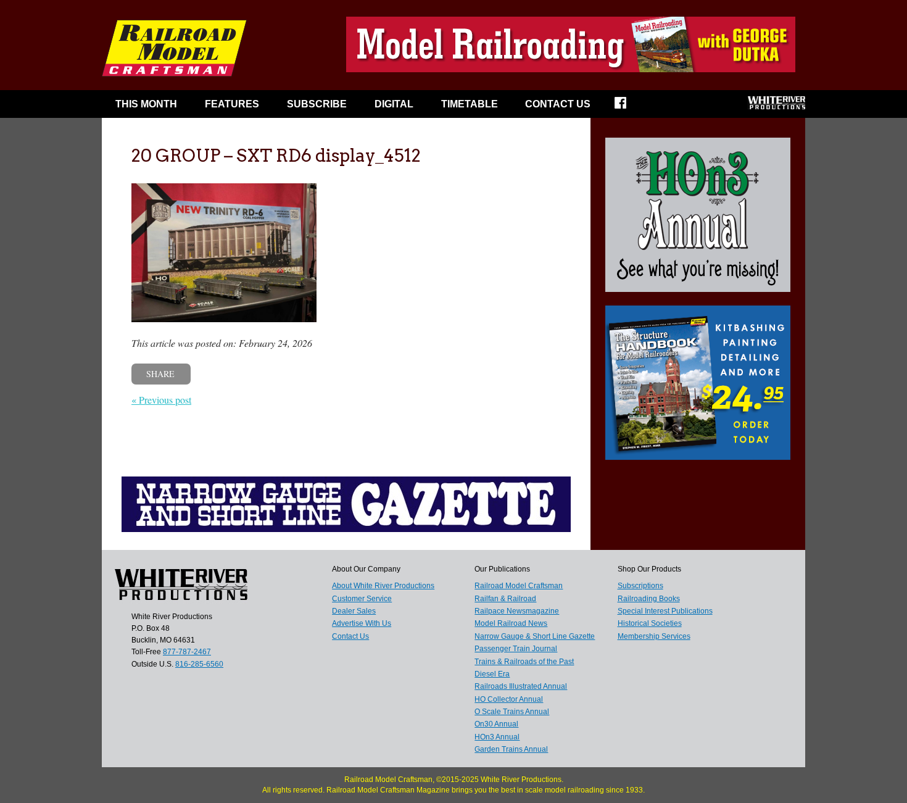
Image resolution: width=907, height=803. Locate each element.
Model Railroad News (510, 623)
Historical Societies (650, 623)
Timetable (469, 104)
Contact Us (557, 104)
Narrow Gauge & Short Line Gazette (534, 636)
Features (232, 104)
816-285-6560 (199, 664)
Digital (394, 104)
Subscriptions (640, 585)
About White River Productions (383, 585)
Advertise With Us (361, 623)
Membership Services (654, 636)
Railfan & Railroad (505, 598)
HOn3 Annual (497, 737)
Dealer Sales (354, 611)
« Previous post (161, 399)
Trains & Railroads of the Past (524, 661)
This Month (146, 104)
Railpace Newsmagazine (516, 611)
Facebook (628, 107)
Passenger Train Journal (515, 648)
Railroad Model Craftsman (518, 585)
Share (160, 374)
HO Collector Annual (508, 699)
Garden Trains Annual (511, 749)
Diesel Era (492, 674)
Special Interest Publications (665, 611)
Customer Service (362, 598)
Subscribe (317, 104)
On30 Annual (496, 724)
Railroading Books (649, 598)
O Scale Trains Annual (511, 711)
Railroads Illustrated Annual (520, 686)
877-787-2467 (187, 651)
